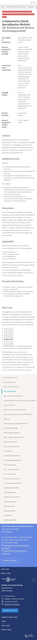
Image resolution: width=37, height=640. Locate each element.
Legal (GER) (5, 569)
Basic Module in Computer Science (15, 410)
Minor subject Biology (10, 428)
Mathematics (8, 515)
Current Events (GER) (9, 617)
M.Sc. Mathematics (9, 474)
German (33, 3)
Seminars (7, 419)
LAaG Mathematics (9, 492)
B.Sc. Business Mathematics (12, 460)
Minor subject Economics (12, 447)
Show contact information (34, 579)
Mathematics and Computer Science (16, 7)
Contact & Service (10, 610)
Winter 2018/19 (9, 333)
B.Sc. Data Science (9, 382)
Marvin (31, 357)
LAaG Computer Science (11, 488)
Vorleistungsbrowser (10, 520)
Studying (30, 7)
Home (2, 7)
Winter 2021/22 (9, 342)
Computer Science (9, 511)
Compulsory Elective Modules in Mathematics (18, 414)
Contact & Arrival (10, 560)
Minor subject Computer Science (14, 437)
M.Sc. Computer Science (11, 470)
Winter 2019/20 (9, 335)
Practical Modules (9, 405)
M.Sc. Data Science (9, 465)
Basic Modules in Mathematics (13, 396)
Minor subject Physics (10, 442)
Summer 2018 (8, 331)
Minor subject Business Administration (16, 424)
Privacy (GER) (6, 573)
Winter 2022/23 (9, 344)
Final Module (8, 451)
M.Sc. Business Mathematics (12, 483)
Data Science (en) (9, 506)
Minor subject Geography (12, 433)
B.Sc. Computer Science (11, 387)
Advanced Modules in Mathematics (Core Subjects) (20, 401)
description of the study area (14, 275)
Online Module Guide (10, 378)
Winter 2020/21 (9, 337)
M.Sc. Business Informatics (12, 479)
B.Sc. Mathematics (10, 391)
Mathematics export (10, 502)
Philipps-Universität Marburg (9, 579)
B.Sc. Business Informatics (12, 456)
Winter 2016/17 (9, 328)
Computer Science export (12, 497)
